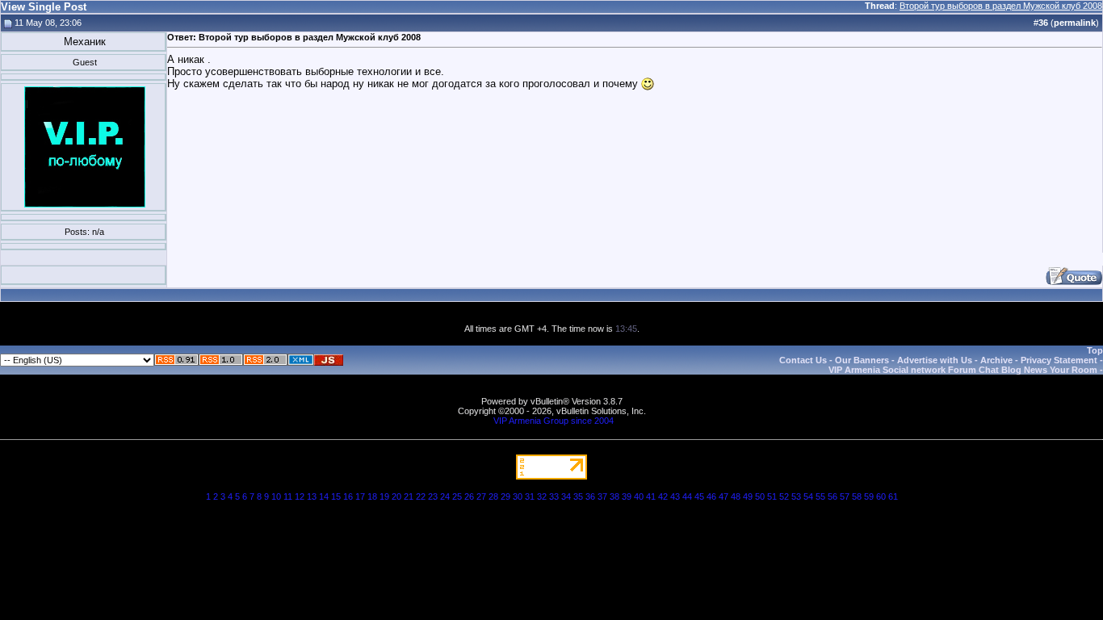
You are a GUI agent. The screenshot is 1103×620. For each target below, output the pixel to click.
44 (687, 496)
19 (384, 496)
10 (276, 496)
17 (360, 496)
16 (348, 496)
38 (614, 496)
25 (457, 496)
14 (324, 496)
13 (312, 496)
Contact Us (803, 360)
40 (639, 496)
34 (566, 496)
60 (881, 496)
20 (396, 496)
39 (626, 496)
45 (699, 496)
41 (651, 496)
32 (542, 496)
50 (760, 496)
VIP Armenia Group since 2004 (553, 420)
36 (590, 496)
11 (287, 496)
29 (505, 496)
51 (772, 496)
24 (445, 496)
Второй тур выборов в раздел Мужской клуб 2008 (1001, 5)
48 (735, 496)
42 (663, 496)
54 (808, 496)
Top (1095, 350)
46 (711, 496)
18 (372, 496)
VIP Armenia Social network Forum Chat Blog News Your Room (962, 370)
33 (554, 496)
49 (748, 496)
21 (408, 496)
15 (336, 496)
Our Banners (862, 360)
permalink (1075, 22)
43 (675, 496)
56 (832, 496)
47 (723, 496)
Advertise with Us (934, 360)
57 (844, 496)
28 (493, 496)
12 (299, 496)
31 (530, 496)
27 (481, 496)
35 (578, 496)
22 (421, 496)
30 (517, 496)
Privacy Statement (1059, 360)
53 (796, 496)
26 (469, 496)
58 (857, 496)
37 (602, 496)
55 (820, 496)
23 (433, 496)
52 (784, 496)
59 (869, 496)
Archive (996, 360)
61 (893, 496)
